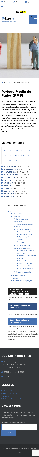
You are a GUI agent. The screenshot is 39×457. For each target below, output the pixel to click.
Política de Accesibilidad (12, 399)
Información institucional (23, 229)
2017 (28, 155)
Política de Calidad (10, 393)
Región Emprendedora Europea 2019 (19, 321)
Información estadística (26, 268)
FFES (8, 82)
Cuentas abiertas (24, 261)
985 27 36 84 (20, 2)
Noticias (6, 7)
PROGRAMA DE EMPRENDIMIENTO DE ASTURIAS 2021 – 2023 (19, 292)
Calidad (15, 278)
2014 (17, 160)
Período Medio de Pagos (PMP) (23, 281)
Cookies (6, 396)
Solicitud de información (23, 272)
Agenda (29, 2)
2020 (11, 155)
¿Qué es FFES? (18, 214)
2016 (5, 160)
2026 (5, 151)
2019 (17, 155)
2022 (28, 151)
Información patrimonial (26, 266)
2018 (22, 155)
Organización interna (25, 234)
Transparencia (17, 216)
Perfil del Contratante (19, 275)
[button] (32, 19)
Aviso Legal (7, 391)
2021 (5, 155)
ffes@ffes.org (8, 2)
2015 (11, 160)
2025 (11, 151)
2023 (22, 151)
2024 (17, 151)
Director (21, 242)
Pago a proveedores (25, 263)
